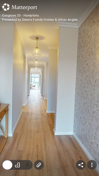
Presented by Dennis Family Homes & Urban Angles (40, 20)
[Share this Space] (81, 165)
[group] (17, 165)
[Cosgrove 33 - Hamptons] (49, 88)
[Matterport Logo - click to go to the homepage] (19, 7)
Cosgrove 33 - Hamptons (20, 15)
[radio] (7, 165)
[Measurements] (39, 165)
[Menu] (92, 165)
